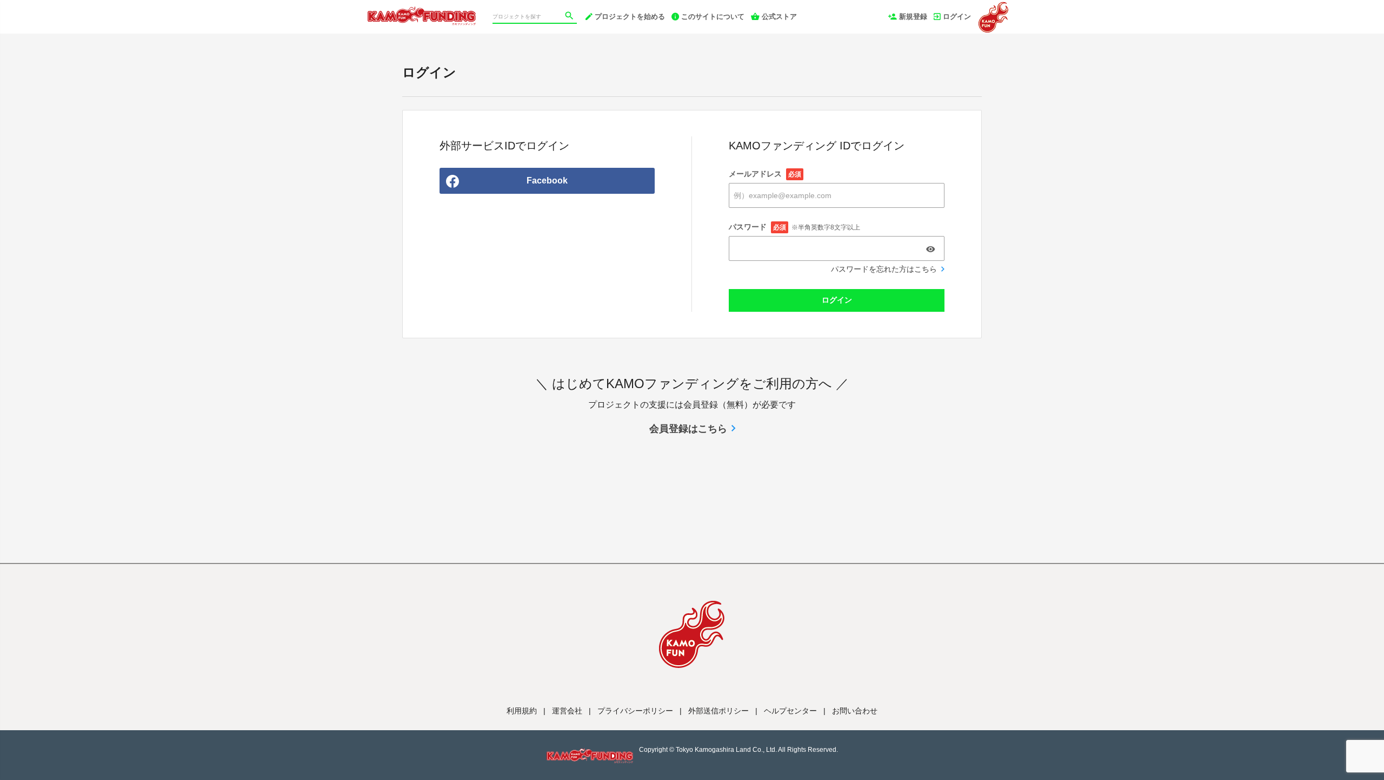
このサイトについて (712, 16)
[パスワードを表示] (930, 249)
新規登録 (913, 16)
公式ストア (779, 16)
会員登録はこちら (688, 428)
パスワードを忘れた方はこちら (884, 269)
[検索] (570, 17)
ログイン (957, 16)
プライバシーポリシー (635, 710)
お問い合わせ (854, 710)
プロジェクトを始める (630, 16)
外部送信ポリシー (718, 710)
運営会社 (567, 710)
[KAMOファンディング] (422, 10)
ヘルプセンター (790, 710)
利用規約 (522, 710)
